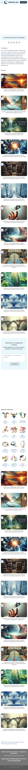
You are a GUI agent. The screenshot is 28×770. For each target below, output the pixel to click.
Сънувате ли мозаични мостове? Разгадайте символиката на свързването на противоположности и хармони (14, 266)
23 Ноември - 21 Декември (22, 450)
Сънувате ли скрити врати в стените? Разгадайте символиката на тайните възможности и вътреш (14, 178)
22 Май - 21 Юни (22, 422)
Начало (5, 766)
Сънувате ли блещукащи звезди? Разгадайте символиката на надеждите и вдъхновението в (14, 244)
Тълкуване (14, 364)
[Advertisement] (14, 20)
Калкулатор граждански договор (16, 742)
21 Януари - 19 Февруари (14, 465)
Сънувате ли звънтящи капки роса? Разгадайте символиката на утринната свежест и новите (14, 289)
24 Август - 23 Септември (23, 436)
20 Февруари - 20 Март (22, 465)
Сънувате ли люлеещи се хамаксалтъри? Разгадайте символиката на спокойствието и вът (14, 112)
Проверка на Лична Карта (11, 743)
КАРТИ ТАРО (12, 767)
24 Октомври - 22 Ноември (14, 450)
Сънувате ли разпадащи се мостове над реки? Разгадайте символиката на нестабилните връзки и (14, 332)
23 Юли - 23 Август (14, 436)
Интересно (10, 766)
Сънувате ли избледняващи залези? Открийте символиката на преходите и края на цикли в (14, 90)
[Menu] (2, 2)
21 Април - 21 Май (14, 422)
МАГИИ (22, 766)
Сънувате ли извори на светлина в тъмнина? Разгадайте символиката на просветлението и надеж (14, 156)
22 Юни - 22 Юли (5, 436)
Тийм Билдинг (4, 742)
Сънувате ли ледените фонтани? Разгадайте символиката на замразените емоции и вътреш (14, 310)
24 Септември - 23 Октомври (5, 450)
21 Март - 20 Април (5, 422)
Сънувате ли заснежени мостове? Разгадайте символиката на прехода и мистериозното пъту (14, 200)
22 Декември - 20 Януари (5, 465)
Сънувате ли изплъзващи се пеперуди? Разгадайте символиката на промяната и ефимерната (14, 222)
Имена (19, 766)
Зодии (15, 766)
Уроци (17, 767)
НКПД (2, 743)
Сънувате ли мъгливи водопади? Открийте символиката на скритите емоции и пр (14, 134)
